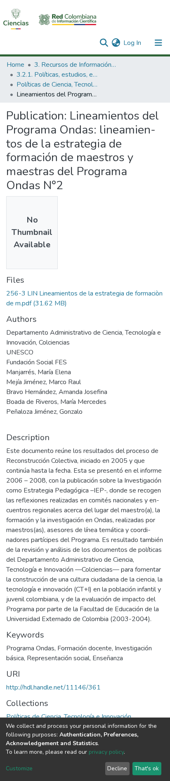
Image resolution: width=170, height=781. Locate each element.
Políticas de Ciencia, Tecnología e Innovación (58, 84)
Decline (117, 768)
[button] (116, 43)
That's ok (147, 768)
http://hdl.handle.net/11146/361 (53, 687)
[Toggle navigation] (158, 43)
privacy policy (106, 752)
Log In (132, 42)
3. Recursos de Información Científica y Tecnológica (75, 64)
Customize (19, 768)
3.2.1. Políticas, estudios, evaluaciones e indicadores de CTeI (58, 74)
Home (15, 64)
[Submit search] (104, 43)
